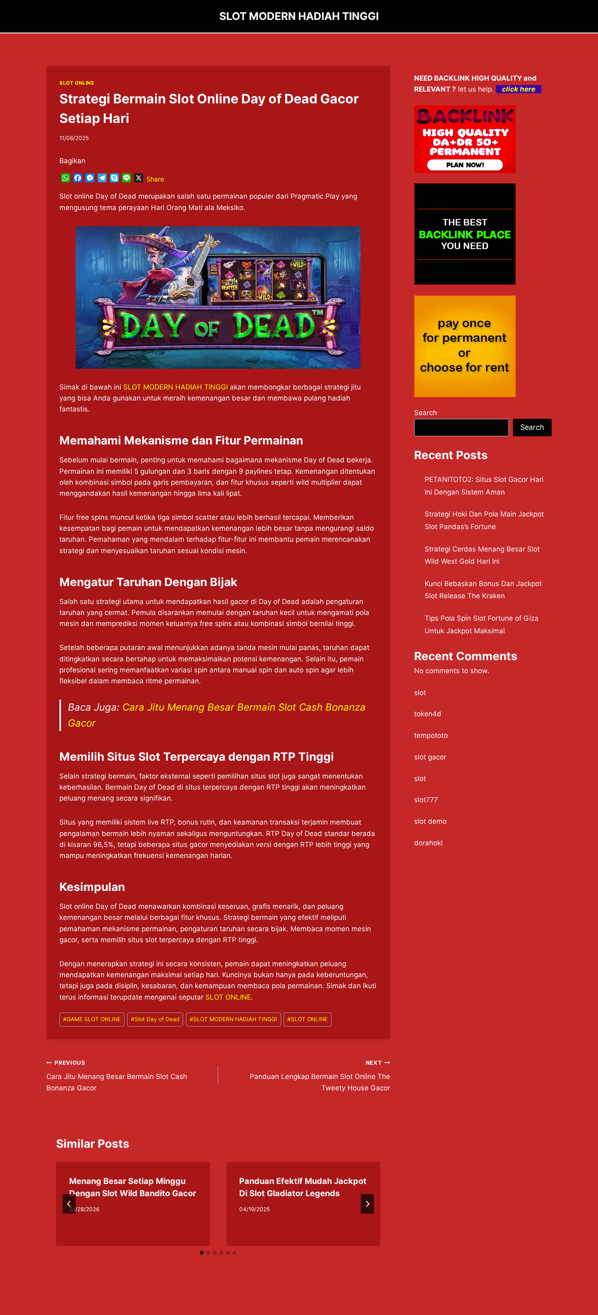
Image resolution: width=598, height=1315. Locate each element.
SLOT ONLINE (76, 83)
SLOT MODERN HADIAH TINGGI (175, 387)
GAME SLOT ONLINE (92, 1019)
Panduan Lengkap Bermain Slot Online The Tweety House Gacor (320, 1075)
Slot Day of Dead (155, 1019)
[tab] (202, 1253)
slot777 (426, 800)
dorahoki (428, 843)
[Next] (367, 1204)
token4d (427, 714)
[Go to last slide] (69, 1204)
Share (155, 179)
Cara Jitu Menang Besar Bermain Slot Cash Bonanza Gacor (116, 1075)
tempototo (431, 735)
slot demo (430, 821)
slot (420, 693)
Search (425, 413)
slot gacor (430, 757)
